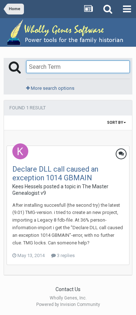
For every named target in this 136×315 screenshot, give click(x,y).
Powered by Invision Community (68, 304)
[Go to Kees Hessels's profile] (20, 151)
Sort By (115, 123)
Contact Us (68, 289)
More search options (52, 88)
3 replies (65, 255)
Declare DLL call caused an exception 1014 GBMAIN (55, 173)
